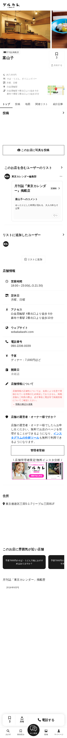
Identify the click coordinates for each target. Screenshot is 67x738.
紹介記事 (58, 104)
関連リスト (41, 104)
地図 (27, 104)
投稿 (17, 104)
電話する (48, 720)
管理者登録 (38, 450)
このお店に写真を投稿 (34, 150)
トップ (6, 104)
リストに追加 (34, 259)
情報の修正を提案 (24, 404)
